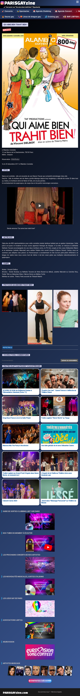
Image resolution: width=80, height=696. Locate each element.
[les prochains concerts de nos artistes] (40, 565)
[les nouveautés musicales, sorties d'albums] (40, 587)
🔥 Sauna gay (8, 16)
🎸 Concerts (7, 11)
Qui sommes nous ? (44, 692)
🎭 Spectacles (23, 11)
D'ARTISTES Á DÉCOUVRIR (40, 681)
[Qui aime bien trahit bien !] (14, 317)
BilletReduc (15, 159)
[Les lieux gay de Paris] (40, 608)
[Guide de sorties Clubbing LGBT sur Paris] (40, 521)
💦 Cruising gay (52, 16)
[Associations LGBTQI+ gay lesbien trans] (40, 630)
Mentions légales (56, 692)
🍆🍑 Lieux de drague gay (29, 16)
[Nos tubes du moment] (40, 543)
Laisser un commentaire (69, 360)
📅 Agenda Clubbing (42, 11)
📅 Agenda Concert (63, 11)
